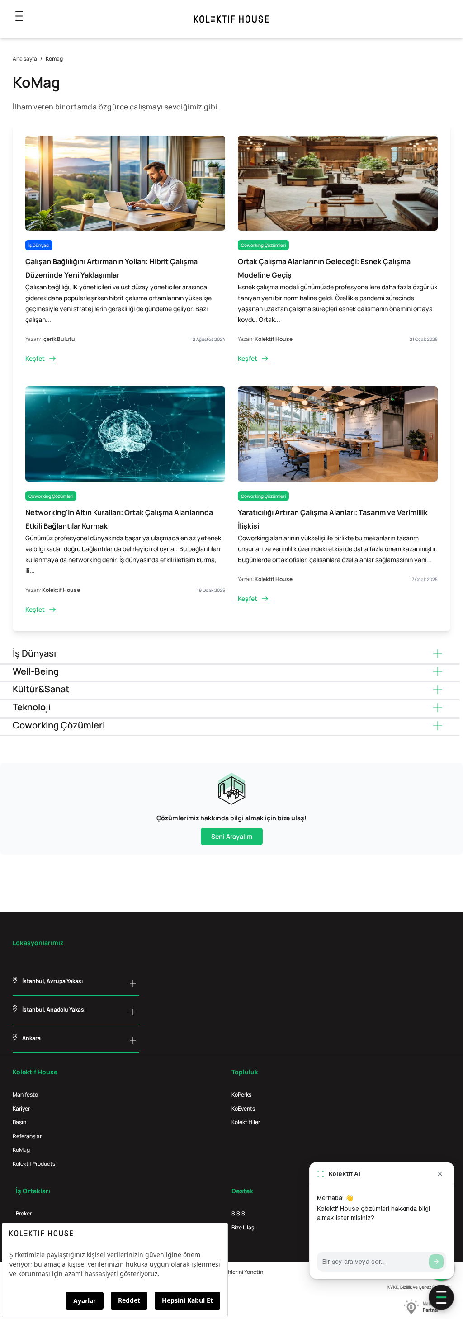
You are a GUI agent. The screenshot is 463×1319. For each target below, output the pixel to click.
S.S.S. (239, 1213)
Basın (19, 1122)
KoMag (21, 1150)
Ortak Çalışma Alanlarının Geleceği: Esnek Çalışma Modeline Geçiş (324, 268)
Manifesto (25, 1094)
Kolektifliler (246, 1122)
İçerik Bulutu (58, 339)
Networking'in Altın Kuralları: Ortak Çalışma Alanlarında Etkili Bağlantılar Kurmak (119, 519)
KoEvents (243, 1108)
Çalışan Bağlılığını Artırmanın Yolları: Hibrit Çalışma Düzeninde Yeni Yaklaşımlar (111, 268)
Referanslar (27, 1136)
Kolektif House (274, 339)
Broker (24, 1213)
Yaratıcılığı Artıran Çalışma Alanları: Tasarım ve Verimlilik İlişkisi (333, 519)
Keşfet (35, 358)
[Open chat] (441, 1297)
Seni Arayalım (231, 836)
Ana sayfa (25, 58)
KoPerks (241, 1094)
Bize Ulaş (243, 1227)
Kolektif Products (34, 1164)
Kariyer (21, 1108)
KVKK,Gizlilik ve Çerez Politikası (418, 1287)
